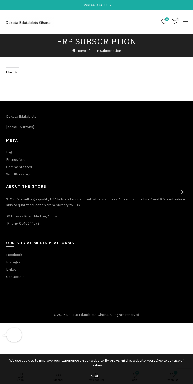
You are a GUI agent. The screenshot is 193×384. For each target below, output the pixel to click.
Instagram (15, 262)
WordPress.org (18, 174)
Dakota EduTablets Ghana (87, 315)
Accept (96, 376)
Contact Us (15, 277)
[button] (182, 192)
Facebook (14, 255)
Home (81, 51)
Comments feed (19, 167)
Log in (11, 152)
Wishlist (167, 19)
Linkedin (13, 269)
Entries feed (15, 159)
